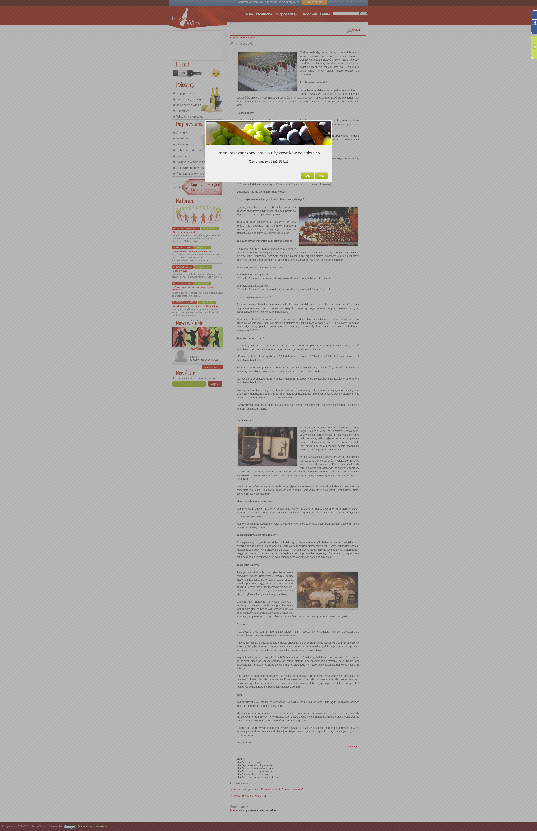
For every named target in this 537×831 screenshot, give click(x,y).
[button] (328, 133)
